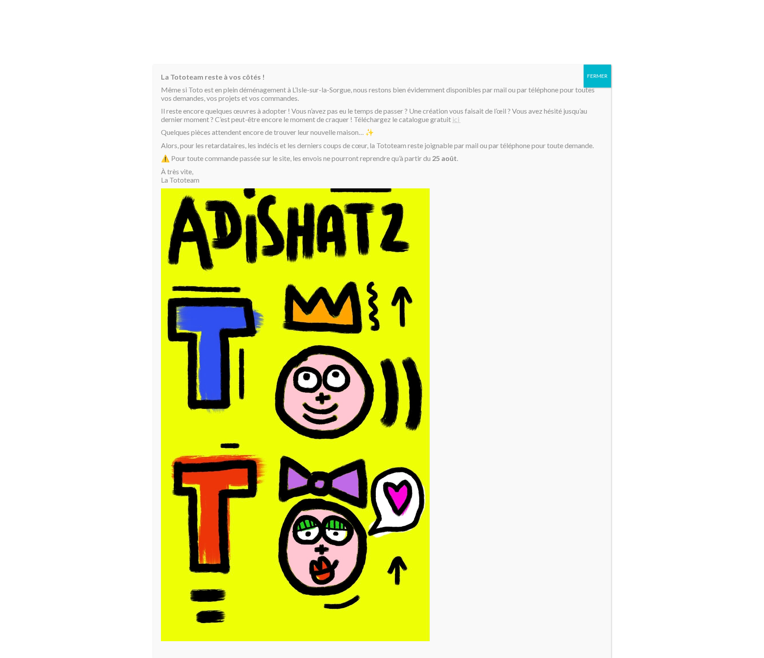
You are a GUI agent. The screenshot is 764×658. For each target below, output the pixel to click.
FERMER (597, 76)
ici (456, 119)
